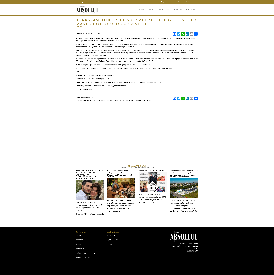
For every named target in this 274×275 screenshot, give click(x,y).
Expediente (166, 2)
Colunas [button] (190, 9)
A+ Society (164, 9)
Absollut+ (81, 244)
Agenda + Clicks (83, 258)
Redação (79, 27)
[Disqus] (137, 130)
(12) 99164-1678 (192, 251)
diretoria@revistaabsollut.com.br (184, 246)
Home (141, 9)
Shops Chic (177, 9)
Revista (151, 9)
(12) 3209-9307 (192, 248)
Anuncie (189, 2)
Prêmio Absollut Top (85, 253)
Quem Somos (178, 2)
